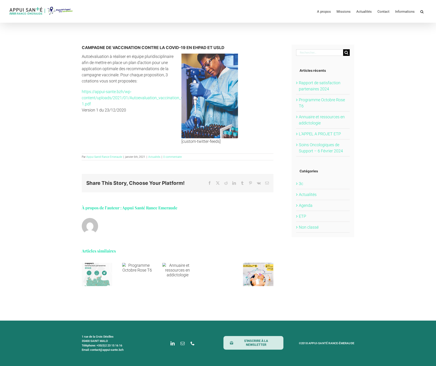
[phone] (192, 343)
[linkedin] (172, 343)
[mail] (182, 343)
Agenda (305, 205)
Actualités (154, 156)
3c (301, 183)
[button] (422, 11)
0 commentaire (172, 156)
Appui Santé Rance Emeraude (104, 156)
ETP (302, 216)
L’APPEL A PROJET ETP (320, 133)
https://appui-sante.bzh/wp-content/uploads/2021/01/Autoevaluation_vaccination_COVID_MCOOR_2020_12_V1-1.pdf (128, 97)
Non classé (309, 227)
